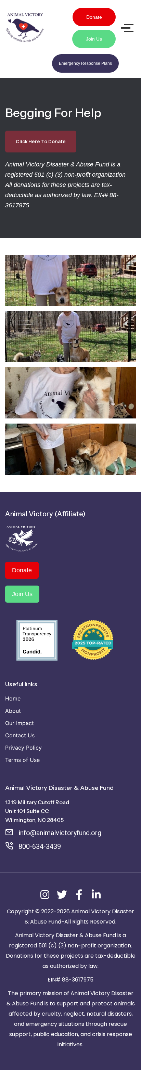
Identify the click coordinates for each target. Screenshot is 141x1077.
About (13, 710)
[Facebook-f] (79, 894)
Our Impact (19, 723)
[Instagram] (45, 894)
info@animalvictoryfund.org (59, 833)
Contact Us (20, 735)
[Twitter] (62, 894)
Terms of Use (22, 759)
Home (13, 698)
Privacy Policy (23, 747)
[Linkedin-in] (96, 894)
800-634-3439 (39, 846)
